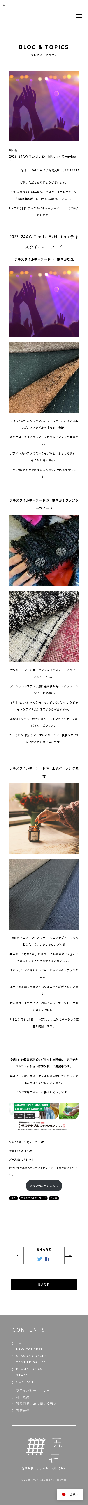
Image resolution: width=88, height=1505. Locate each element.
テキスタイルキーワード (33, 1198)
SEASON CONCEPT (32, 1356)
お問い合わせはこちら (44, 1186)
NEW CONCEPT (29, 1350)
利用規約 (23, 1397)
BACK (44, 1285)
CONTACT (25, 1382)
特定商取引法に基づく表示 (36, 1404)
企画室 (54, 1198)
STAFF (22, 1375)
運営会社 (23, 1410)
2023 (13, 1198)
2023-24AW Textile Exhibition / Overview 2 (17, 1255)
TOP (20, 1343)
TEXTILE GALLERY (32, 1362)
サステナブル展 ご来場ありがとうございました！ (71, 1255)
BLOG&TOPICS (29, 1369)
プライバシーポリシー (33, 1391)
